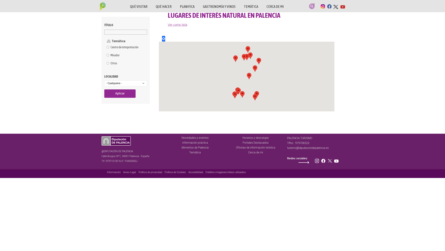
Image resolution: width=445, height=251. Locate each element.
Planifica (187, 7)
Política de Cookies (175, 172)
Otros (114, 63)
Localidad (111, 76)
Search (312, 6)
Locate (163, 38)
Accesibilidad (195, 172)
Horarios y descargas (255, 137)
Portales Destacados (256, 142)
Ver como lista (177, 24)
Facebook (329, 6)
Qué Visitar (138, 7)
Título (108, 25)
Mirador (115, 55)
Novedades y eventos (195, 137)
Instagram (322, 6)
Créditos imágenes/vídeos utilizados (225, 172)
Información (114, 172)
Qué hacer (164, 7)
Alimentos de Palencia (195, 147)
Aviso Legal (129, 172)
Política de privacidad (150, 172)
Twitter (336, 6)
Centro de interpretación (124, 47)
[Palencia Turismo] (102, 7)
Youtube (342, 6)
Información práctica (195, 142)
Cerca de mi (275, 7)
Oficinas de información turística (255, 147)
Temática (251, 7)
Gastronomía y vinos (219, 7)
